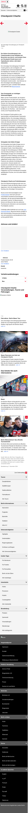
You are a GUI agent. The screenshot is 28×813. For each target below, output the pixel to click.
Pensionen (5, 591)
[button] (25, 10)
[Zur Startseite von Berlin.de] (3, 637)
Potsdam (4, 613)
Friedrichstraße (5, 194)
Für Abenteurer (6, 560)
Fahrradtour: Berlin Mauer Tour (10, 318)
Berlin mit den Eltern (7, 573)
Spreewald (5, 617)
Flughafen (5, 512)
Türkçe (4, 796)
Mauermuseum (16, 86)
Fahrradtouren (6, 494)
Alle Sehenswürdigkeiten (9, 551)
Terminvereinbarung (7, 677)
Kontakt (4, 651)
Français (4, 782)
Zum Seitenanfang (20, 472)
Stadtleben (5, 730)
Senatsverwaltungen (8, 699)
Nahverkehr (5, 507)
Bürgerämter (5, 708)
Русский (4, 791)
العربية (4, 778)
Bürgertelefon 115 (7, 673)
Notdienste (5, 752)
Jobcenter (5, 712)
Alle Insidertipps (6, 577)
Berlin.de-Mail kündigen (8, 765)
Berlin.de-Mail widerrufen (9, 761)
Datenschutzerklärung (8, 655)
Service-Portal (6, 669)
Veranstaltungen (6, 621)
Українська (5, 800)
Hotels (4, 586)
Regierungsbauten (7, 542)
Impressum (5, 647)
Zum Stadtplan (5, 250)
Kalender (4, 739)
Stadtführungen (6, 486)
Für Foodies (5, 564)
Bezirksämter (5, 704)
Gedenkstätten (6, 538)
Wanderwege (5, 626)
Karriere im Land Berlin (8, 686)
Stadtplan (4, 521)
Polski (4, 787)
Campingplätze (6, 599)
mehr (2, 326)
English (4, 774)
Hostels (4, 595)
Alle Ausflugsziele (7, 630)
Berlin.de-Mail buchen (8, 756)
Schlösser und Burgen (8, 547)
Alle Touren (5, 499)
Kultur (3, 721)
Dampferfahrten (6, 481)
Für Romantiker (6, 569)
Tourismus (5, 725)
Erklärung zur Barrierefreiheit (10, 660)
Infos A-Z (4, 525)
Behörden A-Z (6, 695)
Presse (4, 682)
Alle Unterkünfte (6, 604)
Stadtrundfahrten (6, 490)
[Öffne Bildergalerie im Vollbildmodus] (27, 48)
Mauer (3, 399)
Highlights (5, 534)
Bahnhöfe (5, 516)
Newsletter (5, 747)
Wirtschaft (5, 734)
